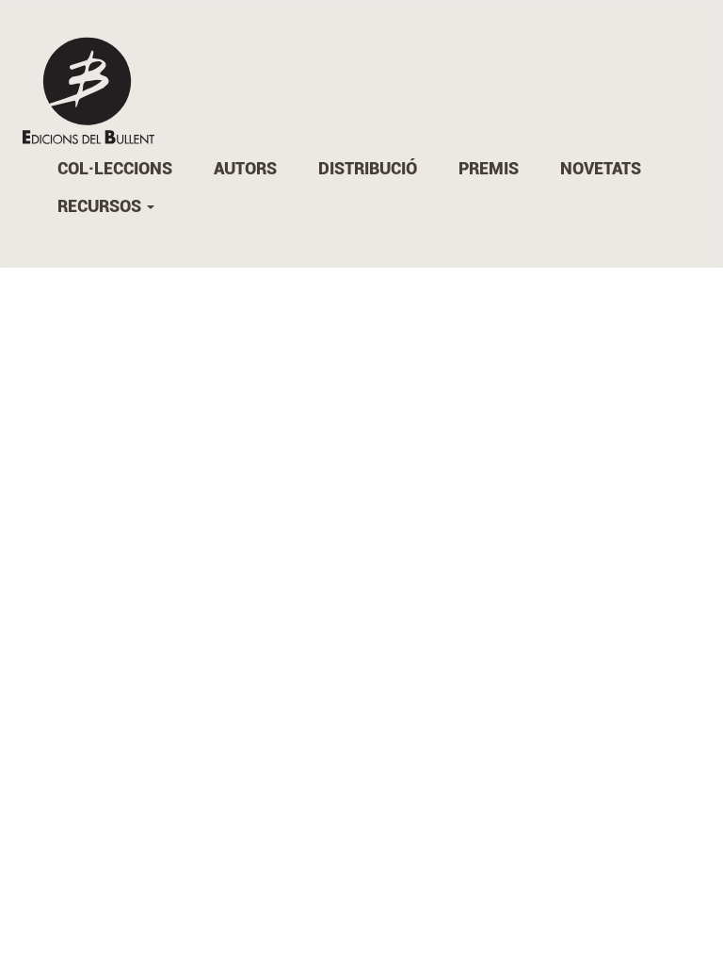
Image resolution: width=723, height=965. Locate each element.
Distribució (367, 168)
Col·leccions (114, 168)
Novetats (600, 168)
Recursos (101, 206)
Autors (245, 168)
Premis (488, 168)
